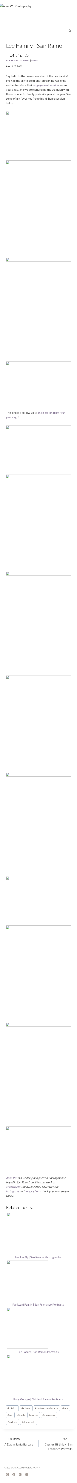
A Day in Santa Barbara (18, 1441)
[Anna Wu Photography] (18, 13)
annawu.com (13, 1186)
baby (65, 1408)
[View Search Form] (70, 31)
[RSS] (27, 1474)
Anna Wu (11, 1177)
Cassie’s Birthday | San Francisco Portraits (59, 1444)
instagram (12, 1191)
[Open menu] (72, 11)
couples (25, 60)
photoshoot (48, 1415)
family (35, 60)
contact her (32, 1191)
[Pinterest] (20, 1474)
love (10, 1415)
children (12, 1408)
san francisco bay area (46, 1408)
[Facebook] (14, 1474)
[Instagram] (7, 1474)
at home (26, 1408)
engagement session (46, 85)
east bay (33, 1415)
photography (29, 1422)
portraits (12, 60)
